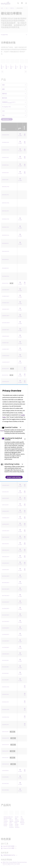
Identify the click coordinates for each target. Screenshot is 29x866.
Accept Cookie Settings (14, 477)
